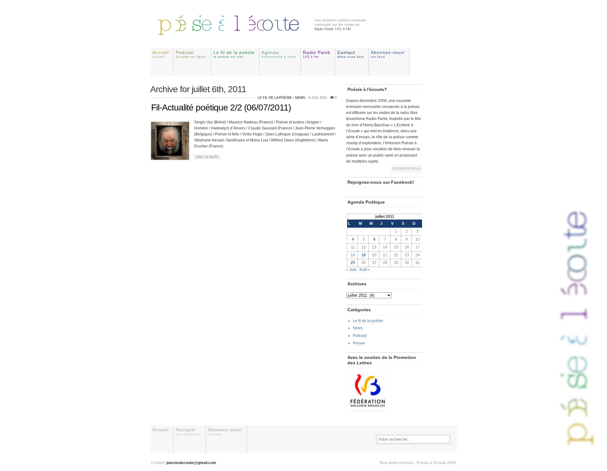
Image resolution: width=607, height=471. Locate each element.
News (300, 97)
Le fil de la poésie (233, 54)
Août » (364, 269)
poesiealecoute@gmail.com (191, 463)
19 (363, 255)
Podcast (191, 54)
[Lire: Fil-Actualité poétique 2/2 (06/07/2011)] (170, 158)
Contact (350, 54)
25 (353, 262)
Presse (359, 343)
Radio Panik (316, 54)
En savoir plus (406, 168)
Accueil (160, 54)
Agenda (278, 54)
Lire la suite (207, 157)
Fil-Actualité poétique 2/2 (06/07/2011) (221, 107)
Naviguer (188, 431)
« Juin (351, 269)
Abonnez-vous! (388, 54)
